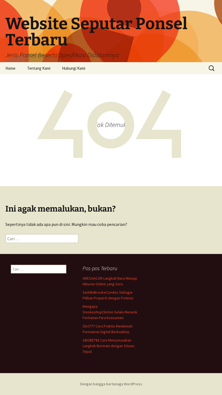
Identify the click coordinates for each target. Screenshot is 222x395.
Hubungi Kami (73, 68)
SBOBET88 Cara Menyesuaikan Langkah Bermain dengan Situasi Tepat (109, 346)
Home (10, 68)
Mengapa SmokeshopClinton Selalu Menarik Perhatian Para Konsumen (110, 312)
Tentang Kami (38, 68)
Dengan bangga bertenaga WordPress (111, 383)
